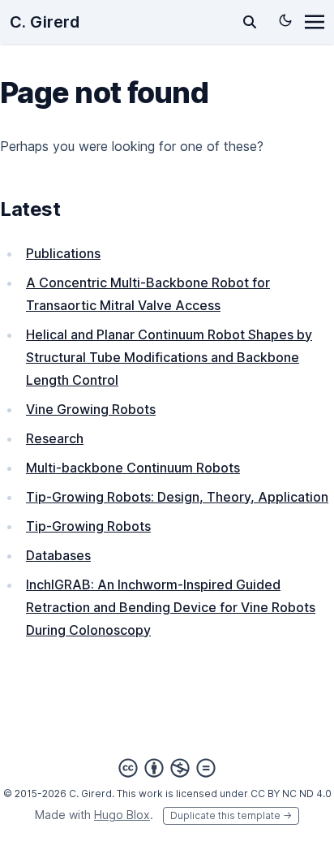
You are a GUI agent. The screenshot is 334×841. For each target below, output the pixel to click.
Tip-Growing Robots (88, 526)
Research (55, 438)
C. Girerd (44, 22)
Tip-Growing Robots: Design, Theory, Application (177, 497)
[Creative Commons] (167, 768)
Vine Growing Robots (91, 409)
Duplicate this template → (231, 815)
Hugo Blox (122, 815)
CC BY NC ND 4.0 (291, 793)
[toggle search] (249, 21)
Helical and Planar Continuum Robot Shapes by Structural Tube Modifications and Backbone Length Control (169, 357)
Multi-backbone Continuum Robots (133, 467)
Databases (58, 555)
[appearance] (285, 20)
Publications (63, 253)
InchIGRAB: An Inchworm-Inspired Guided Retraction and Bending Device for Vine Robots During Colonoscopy (170, 607)
